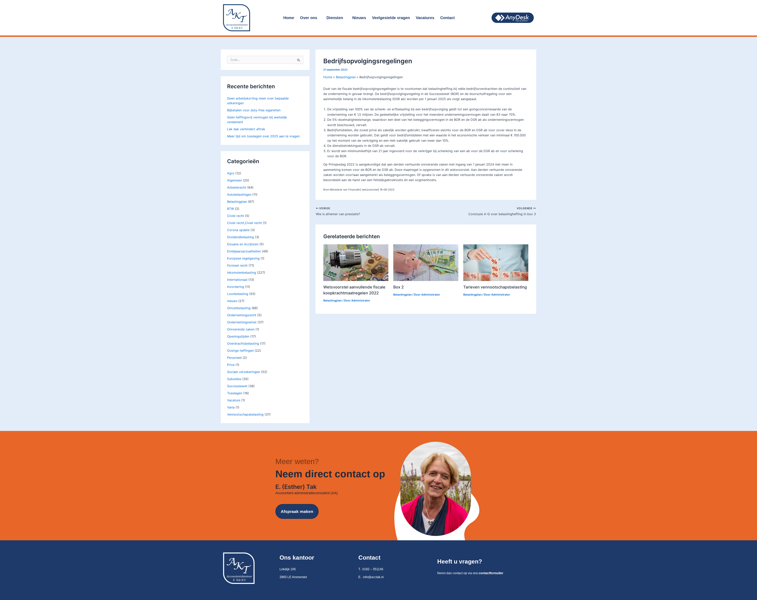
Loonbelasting (237, 294)
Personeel (234, 358)
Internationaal (237, 280)
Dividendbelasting (240, 237)
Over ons (308, 18)
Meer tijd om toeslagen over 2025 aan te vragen (263, 136)
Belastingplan (237, 202)
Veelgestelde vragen (391, 18)
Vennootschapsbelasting (245, 414)
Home (288, 18)
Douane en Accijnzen (242, 244)
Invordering (235, 287)
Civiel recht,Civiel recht (244, 223)
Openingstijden (238, 336)
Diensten (334, 18)
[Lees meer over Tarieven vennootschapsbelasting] (495, 262)
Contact (447, 18)
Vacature (233, 400)
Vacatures (425, 18)
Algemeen (234, 180)
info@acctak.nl (373, 577)
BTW (230, 209)
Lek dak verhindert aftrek (246, 129)
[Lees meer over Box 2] (425, 262)
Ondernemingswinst (241, 322)
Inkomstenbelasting (241, 272)
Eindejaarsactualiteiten (244, 251)
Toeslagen (234, 393)
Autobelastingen (239, 194)
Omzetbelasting (239, 308)
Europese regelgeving (243, 258)
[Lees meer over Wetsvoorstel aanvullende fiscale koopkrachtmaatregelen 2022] (355, 262)
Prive (231, 365)
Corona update (238, 230)
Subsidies (234, 379)
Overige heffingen (240, 351)
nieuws (232, 301)
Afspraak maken (297, 511)
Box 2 (398, 287)
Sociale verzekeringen (243, 372)
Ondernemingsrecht (241, 315)
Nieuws (359, 18)
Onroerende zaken (241, 329)
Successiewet (237, 386)
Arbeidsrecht (236, 187)
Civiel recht (235, 216)
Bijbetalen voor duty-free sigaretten (254, 110)
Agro (230, 173)
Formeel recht (237, 265)
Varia (231, 407)
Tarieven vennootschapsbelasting (495, 287)
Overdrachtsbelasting (243, 343)
